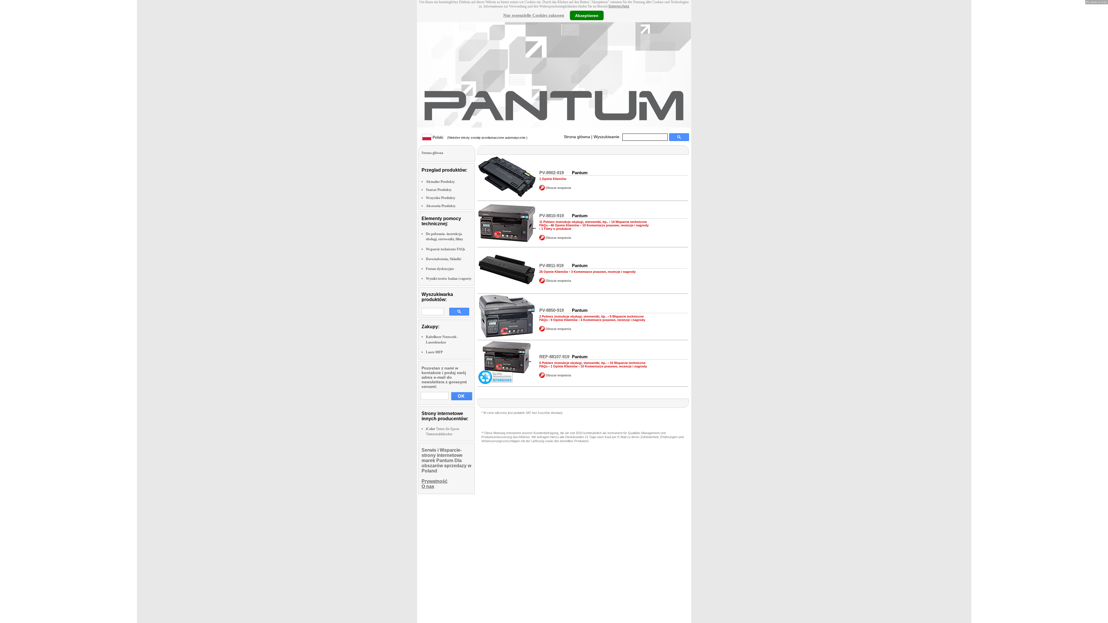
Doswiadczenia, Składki (443, 259)
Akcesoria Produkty (441, 206)
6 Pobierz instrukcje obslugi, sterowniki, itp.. (573, 363)
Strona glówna (577, 136)
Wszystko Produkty (440, 198)
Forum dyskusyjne (440, 269)
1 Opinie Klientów (552, 179)
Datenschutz (619, 6)
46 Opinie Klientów (565, 225)
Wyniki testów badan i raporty (448, 279)
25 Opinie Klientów (553, 271)
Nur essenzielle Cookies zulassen (533, 15)
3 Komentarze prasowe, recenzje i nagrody (603, 271)
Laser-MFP (434, 352)
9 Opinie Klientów (564, 320)
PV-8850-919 (551, 310)
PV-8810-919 (551, 215)
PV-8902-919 (551, 172)
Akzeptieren (586, 15)
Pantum (579, 172)
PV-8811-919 (551, 265)
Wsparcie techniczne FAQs (445, 249)
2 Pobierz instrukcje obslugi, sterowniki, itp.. (573, 316)
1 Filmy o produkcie (556, 228)
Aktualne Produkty (440, 182)
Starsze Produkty (439, 190)
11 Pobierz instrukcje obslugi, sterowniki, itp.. (573, 222)
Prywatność (435, 481)
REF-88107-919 (554, 356)
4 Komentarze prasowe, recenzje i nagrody (613, 320)
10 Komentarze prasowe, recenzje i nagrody (615, 225)
